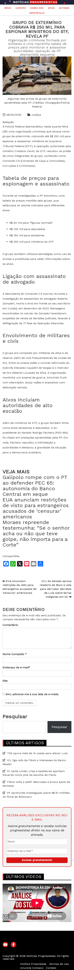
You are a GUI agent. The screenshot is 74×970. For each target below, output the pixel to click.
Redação (8, 122)
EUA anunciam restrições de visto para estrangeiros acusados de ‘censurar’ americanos (36, 508)
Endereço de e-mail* (16, 667)
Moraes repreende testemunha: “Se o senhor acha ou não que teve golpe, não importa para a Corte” (36, 533)
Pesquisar (15, 716)
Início (7, 8)
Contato (20, 8)
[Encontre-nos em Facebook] (13, 945)
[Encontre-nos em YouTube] (5, 945)
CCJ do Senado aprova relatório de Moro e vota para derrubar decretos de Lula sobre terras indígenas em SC (55, 588)
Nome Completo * (15, 654)
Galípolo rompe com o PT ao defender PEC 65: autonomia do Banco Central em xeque (35, 485)
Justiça (36, 114)
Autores (64, 8)
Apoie (51, 8)
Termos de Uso (59, 964)
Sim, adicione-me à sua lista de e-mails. (32, 694)
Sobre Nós (37, 8)
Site (5, 680)
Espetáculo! (37, 13)
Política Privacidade (33, 964)
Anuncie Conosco (31, 967)
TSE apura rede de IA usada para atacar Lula (37, 753)
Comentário (10, 625)
